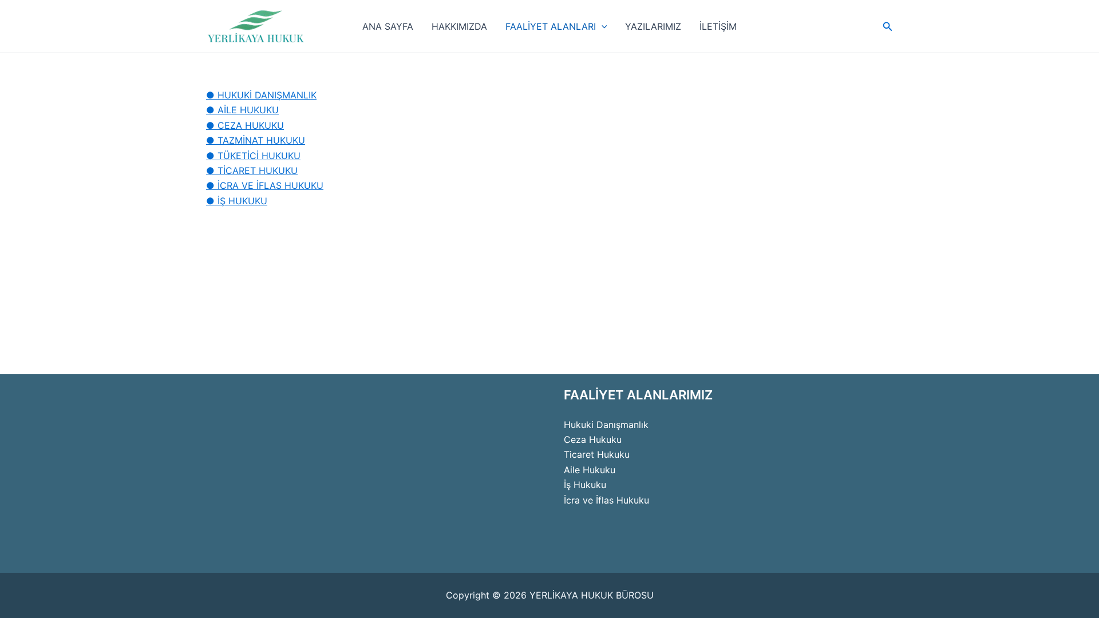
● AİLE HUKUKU (242, 110)
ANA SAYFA (387, 26)
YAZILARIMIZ (653, 26)
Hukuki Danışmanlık (606, 424)
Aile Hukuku (589, 470)
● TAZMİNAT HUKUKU (255, 140)
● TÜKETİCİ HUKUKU (253, 155)
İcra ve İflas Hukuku (606, 500)
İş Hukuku (585, 484)
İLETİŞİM (718, 26)
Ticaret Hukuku (597, 454)
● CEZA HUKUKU (245, 125)
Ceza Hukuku (593, 439)
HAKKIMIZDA (459, 26)
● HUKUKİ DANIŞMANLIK (261, 95)
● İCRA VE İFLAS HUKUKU (264, 185)
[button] (601, 26)
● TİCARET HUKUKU (252, 170)
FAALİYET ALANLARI (550, 26)
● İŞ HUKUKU (236, 201)
